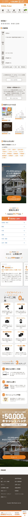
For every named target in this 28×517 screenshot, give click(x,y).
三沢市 (10, 151)
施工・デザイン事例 (5, 481)
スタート (14, 457)
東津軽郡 (9, 153)
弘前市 (3, 149)
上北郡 (16, 155)
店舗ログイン (3, 496)
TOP (3, 12)
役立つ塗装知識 (18, 481)
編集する (9, 58)
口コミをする (14, 80)
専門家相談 (14, 12)
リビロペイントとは (19, 493)
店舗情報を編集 (8, 67)
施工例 (19, 12)
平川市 (3, 153)
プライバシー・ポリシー (6, 493)
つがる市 (21, 151)
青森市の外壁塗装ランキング (9, 144)
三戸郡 (3, 157)
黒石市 (14, 149)
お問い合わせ (17, 484)
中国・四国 (4, 238)
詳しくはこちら (14, 98)
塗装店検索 (8, 12)
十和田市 (4, 151)
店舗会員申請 (17, 487)
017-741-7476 (9, 53)
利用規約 (17, 490)
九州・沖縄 (4, 242)
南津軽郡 (4, 155)
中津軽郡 (22, 153)
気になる (24, 11)
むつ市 (15, 151)
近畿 (3, 234)
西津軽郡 (16, 153)
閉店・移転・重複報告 (20, 67)
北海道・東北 (5, 222)
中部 (3, 230)
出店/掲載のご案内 (5, 487)
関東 (3, 226)
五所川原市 (20, 149)
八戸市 (9, 149)
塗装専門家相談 (18, 478)
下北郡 (21, 155)
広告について (3, 490)
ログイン (3, 484)
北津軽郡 (10, 155)
